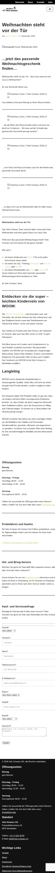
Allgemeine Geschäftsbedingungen (17, 871)
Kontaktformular (32, 577)
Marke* (5, 692)
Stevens (42, 270)
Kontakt (40, 2)
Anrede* (5, 627)
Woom (30, 257)
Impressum (7, 862)
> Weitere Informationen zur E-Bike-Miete (20, 543)
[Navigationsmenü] (50, 9)
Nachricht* (6, 726)
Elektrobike (35, 263)
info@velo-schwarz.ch (18, 839)
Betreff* (5, 715)
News (30, 2)
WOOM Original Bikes (15, 314)
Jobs (50, 2)
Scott (32, 270)
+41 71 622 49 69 (16, 835)
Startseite (19, 2)
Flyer (18, 267)
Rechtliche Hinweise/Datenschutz (16, 866)
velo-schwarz (11, 36)
